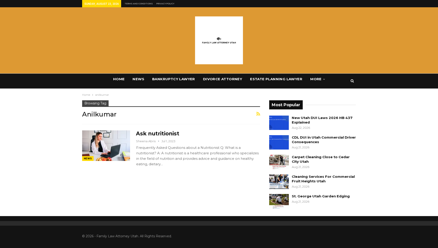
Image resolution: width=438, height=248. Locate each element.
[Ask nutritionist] (106, 145)
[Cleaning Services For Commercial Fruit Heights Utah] (279, 181)
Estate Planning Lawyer (276, 79)
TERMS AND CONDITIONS (139, 3)
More (316, 79)
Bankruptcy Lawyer (173, 79)
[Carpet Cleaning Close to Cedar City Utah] (279, 162)
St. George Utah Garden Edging (321, 196)
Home (119, 79)
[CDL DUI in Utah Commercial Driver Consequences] (279, 142)
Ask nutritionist (157, 133)
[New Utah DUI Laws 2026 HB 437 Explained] (279, 123)
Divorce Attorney (222, 79)
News (138, 79)
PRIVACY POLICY (165, 3)
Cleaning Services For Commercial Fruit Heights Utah (323, 178)
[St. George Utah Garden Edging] (279, 201)
